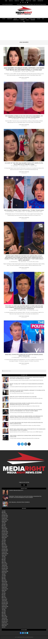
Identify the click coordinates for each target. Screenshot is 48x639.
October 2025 (4, 518)
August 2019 (4, 625)
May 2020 (3, 612)
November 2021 (5, 585)
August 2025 (4, 521)
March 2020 (4, 615)
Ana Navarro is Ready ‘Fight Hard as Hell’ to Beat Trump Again (24, 210)
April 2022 (4, 578)
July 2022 (3, 574)
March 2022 (4, 580)
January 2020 (4, 618)
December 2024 (5, 531)
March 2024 (4, 544)
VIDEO (31, 118)
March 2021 (4, 597)
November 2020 (5, 603)
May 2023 (3, 559)
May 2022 (3, 577)
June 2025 (4, 524)
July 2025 (3, 522)
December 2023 (5, 549)
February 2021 (4, 599)
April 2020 (4, 613)
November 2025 (5, 516)
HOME (24, 485)
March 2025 (4, 527)
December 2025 (5, 515)
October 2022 (4, 569)
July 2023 (3, 556)
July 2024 (3, 538)
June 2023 (4, 558)
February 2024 (4, 546)
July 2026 (3, 511)
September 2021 (5, 588)
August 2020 (4, 608)
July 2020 (3, 609)
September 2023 (5, 553)
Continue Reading (24, 77)
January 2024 (4, 547)
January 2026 (4, 514)
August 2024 (4, 537)
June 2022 (4, 575)
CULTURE (34, 211)
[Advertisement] (24, 31)
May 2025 (3, 525)
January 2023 (4, 565)
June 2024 (4, 540)
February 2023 (4, 563)
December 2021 (5, 584)
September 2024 (5, 536)
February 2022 (4, 581)
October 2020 (4, 605)
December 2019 (5, 619)
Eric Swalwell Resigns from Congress (19, 502)
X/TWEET (33, 71)
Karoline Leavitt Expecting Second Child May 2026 (23, 396)
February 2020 (4, 616)
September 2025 (5, 519)
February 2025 (4, 528)
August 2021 (4, 590)
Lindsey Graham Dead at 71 (16, 490)
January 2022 (4, 583)
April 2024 (4, 543)
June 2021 (4, 593)
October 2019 (4, 622)
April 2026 (4, 512)
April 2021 (4, 596)
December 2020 (5, 602)
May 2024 (3, 541)
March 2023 (4, 562)
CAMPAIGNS (29, 211)
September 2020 (5, 606)
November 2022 (5, 568)
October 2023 (4, 552)
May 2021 (3, 594)
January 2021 (4, 600)
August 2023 (4, 555)
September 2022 (5, 571)
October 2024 (4, 534)
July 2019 (3, 627)
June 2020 (4, 610)
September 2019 (5, 624)
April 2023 (4, 561)
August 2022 (4, 572)
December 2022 (5, 566)
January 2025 (4, 530)
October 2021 (4, 587)
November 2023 (5, 550)
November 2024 (5, 533)
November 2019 (5, 621)
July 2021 (3, 591)
